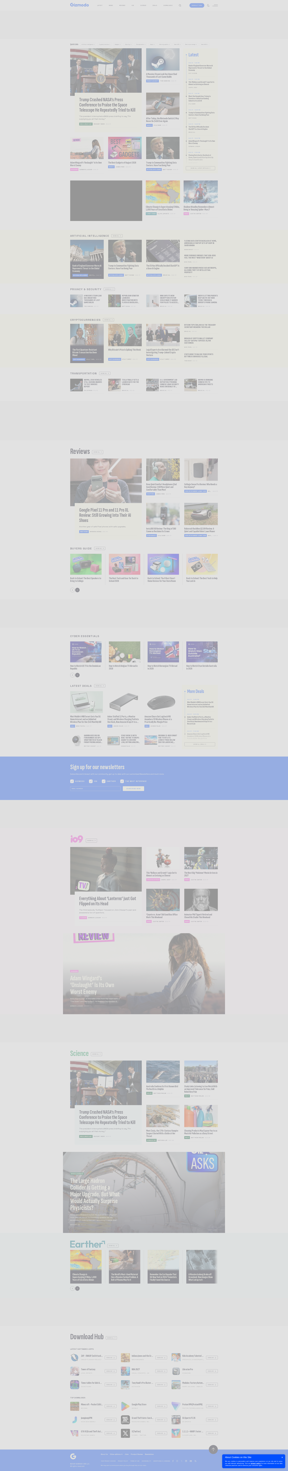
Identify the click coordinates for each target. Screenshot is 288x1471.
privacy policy (256, 1463)
